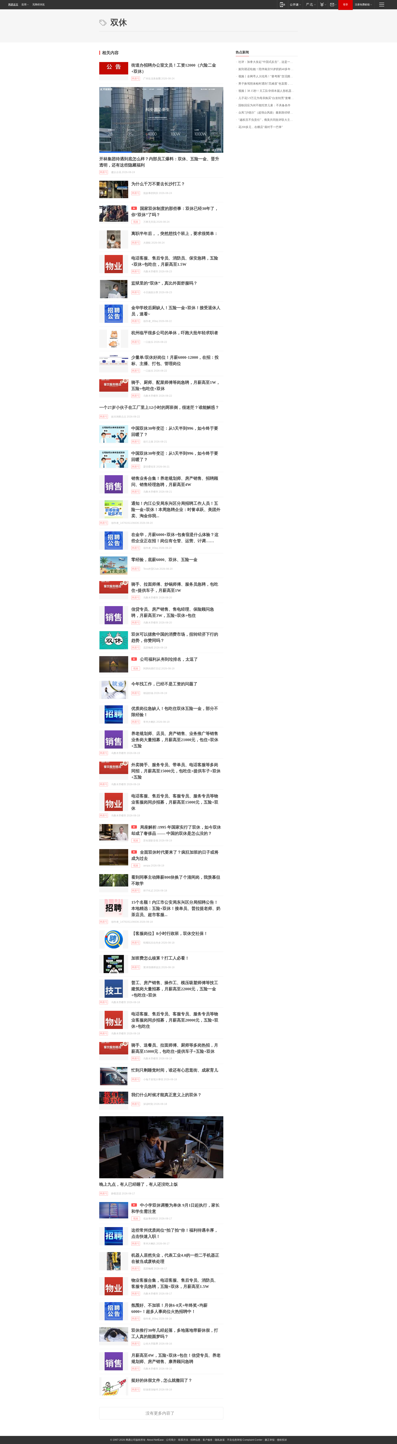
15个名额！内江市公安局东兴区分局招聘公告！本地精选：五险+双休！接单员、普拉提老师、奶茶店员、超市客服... (175, 908)
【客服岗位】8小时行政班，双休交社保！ (169, 933)
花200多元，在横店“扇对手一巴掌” (260, 127)
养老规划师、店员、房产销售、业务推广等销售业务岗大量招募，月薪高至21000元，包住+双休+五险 (174, 739)
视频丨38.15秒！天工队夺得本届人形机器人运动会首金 (268, 90)
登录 (345, 4)
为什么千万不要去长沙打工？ (158, 184)
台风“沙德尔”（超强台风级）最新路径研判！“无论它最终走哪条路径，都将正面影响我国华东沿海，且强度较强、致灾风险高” (268, 112)
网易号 (135, 78)
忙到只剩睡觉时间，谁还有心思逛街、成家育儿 (174, 1070)
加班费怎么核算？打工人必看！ (160, 958)
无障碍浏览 (38, 4)
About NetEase (155, 1439)
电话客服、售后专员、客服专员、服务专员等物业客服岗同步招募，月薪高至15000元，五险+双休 (174, 802)
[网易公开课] (295, 4)
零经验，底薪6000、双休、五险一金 (164, 559)
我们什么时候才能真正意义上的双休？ (166, 1094)
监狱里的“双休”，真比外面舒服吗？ (164, 283)
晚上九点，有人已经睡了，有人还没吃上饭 (138, 1184)
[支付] (322, 4)
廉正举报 (270, 1439)
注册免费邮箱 (362, 4)
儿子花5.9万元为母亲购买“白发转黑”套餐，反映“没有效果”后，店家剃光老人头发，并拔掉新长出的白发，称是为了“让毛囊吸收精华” (268, 98)
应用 (24, 4)
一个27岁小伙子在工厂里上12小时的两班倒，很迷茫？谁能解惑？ (159, 407)
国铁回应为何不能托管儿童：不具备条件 (264, 105)
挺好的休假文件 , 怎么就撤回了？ (161, 1380)
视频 (135, 221)
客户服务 (208, 1439)
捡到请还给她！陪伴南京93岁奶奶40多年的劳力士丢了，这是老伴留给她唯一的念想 (268, 69)
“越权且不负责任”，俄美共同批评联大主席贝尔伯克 (268, 119)
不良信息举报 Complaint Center (244, 1439)
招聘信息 (195, 1439)
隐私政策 (220, 1439)
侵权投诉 (282, 1439)
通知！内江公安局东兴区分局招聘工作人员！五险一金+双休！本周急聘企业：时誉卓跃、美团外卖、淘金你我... (175, 509)
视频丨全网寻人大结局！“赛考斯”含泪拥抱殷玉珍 (268, 76)
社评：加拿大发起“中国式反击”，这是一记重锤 (268, 61)
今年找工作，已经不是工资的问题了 (164, 684)
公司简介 (171, 1439)
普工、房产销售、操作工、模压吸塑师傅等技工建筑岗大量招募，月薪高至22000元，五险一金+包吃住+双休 (174, 988)
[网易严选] (310, 4)
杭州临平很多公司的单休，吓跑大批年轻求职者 (174, 332)
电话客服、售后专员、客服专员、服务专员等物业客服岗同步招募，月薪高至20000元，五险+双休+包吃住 (174, 1020)
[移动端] (282, 4)
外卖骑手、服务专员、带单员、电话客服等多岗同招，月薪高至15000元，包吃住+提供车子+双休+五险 (176, 770)
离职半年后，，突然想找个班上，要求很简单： (174, 233)
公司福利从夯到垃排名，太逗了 (169, 659)
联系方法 (183, 1439)
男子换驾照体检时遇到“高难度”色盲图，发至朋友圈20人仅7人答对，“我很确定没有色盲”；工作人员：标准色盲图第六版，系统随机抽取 (268, 83)
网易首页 (13, 4)
